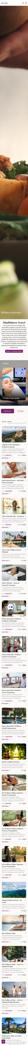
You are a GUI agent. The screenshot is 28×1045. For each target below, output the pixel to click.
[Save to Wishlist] (25, 444)
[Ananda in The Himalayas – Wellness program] (14, 434)
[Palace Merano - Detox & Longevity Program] (14, 573)
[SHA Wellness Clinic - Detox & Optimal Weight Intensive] (14, 990)
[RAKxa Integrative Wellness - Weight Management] (14, 716)
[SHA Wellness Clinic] (14, 923)
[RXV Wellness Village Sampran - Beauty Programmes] (14, 783)
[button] (12, 402)
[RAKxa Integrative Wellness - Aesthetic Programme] (14, 608)
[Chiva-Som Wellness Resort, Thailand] (14, 539)
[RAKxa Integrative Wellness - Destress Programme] (14, 644)
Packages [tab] (21, 411)
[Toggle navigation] (26, 3)
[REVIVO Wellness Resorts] (14, 751)
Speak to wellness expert (14, 351)
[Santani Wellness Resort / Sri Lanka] (14, 890)
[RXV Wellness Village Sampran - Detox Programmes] (14, 854)
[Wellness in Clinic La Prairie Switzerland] (14, 1025)
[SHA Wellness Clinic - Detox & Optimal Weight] (14, 954)
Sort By (4, 421)
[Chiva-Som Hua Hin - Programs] (14, 506)
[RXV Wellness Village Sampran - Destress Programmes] (14, 818)
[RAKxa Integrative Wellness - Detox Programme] (14, 680)
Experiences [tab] (7, 411)
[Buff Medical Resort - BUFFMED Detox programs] (14, 470)
